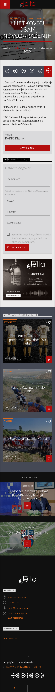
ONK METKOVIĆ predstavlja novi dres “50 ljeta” (27, 339)
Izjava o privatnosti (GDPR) (23, 667)
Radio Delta (21, 48)
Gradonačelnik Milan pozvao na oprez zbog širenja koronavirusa (28, 494)
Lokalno (29, 18)
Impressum (9, 638)
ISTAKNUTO (16, 18)
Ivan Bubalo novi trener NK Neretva (28, 534)
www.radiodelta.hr (17, 597)
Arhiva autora (27, 147)
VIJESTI (41, 18)
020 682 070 (13, 602)
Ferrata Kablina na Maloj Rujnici (28, 389)
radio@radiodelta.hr (18, 608)
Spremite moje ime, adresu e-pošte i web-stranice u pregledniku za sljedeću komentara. (31, 234)
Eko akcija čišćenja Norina (28, 438)
